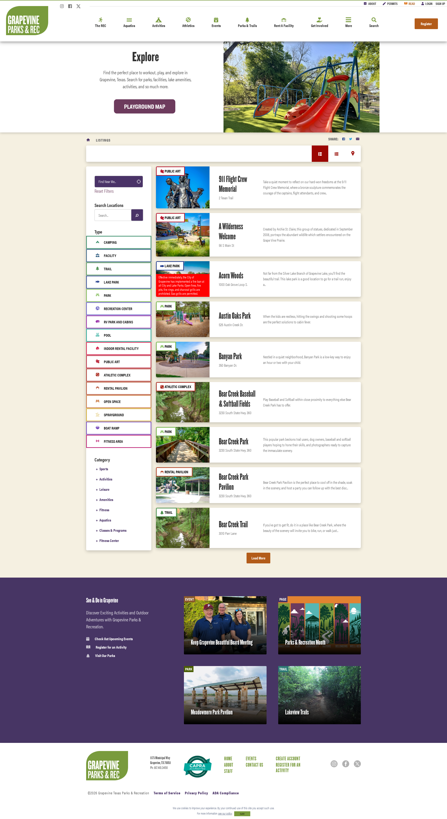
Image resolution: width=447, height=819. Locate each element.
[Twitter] (78, 7)
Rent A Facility (284, 25)
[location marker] (352, 153)
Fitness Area (113, 441)
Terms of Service (167, 792)
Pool (107, 335)
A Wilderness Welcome (231, 231)
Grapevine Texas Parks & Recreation (123, 792)
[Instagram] (62, 7)
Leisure (104, 489)
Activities (158, 25)
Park (107, 295)
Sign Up (440, 3)
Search (374, 25)
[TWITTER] (350, 139)
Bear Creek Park (233, 441)
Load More (258, 558)
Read (412, 3)
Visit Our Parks (105, 656)
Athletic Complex (117, 375)
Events (216, 25)
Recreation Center (118, 308)
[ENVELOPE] (357, 139)
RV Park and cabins (118, 322)
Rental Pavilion (116, 388)
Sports (103, 468)
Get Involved (319, 25)
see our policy (225, 813)
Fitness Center (109, 540)
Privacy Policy (196, 792)
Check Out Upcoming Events (114, 639)
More (348, 25)
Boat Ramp (111, 428)
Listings (103, 140)
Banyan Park (230, 356)
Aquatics (129, 25)
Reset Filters (104, 190)
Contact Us (254, 765)
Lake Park (111, 282)
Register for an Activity (111, 647)
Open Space (112, 401)
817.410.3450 (161, 768)
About (372, 3)
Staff (228, 771)
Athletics (188, 25)
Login (428, 3)
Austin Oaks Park (235, 315)
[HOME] (88, 140)
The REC (100, 25)
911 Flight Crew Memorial (233, 184)
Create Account (288, 758)
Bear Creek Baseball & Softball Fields (237, 398)
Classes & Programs (112, 530)
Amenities (106, 499)
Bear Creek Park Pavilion (233, 481)
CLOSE (242, 813)
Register (426, 23)
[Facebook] (70, 7)
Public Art (112, 361)
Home (228, 758)
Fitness (104, 509)
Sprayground (114, 414)
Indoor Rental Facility (121, 348)
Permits (392, 3)
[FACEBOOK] (343, 139)
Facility (110, 255)
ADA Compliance (226, 792)
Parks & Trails (247, 25)
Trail (108, 268)
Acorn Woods (231, 275)
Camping (110, 242)
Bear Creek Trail (233, 524)
